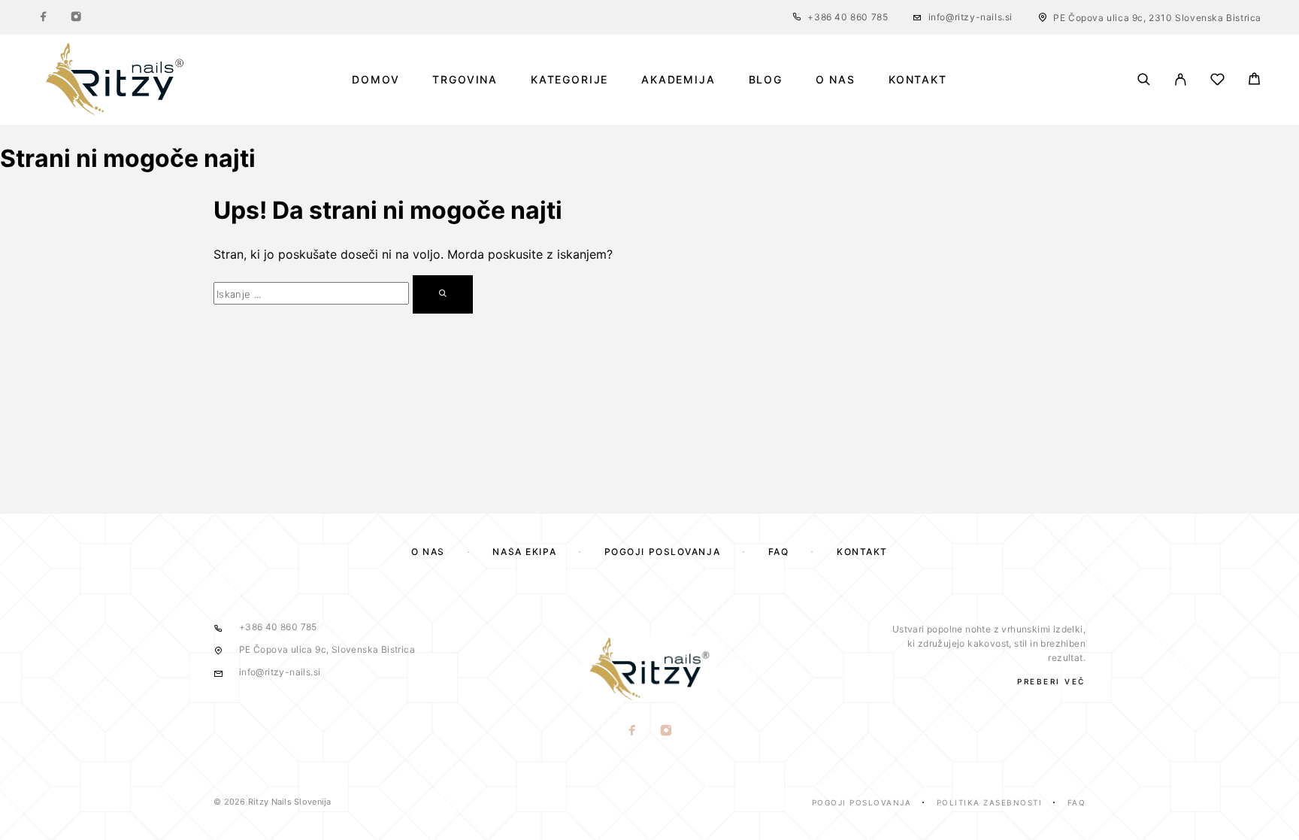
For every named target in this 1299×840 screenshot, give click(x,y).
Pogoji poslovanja (662, 551)
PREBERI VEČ (1051, 681)
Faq (1076, 802)
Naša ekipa (524, 551)
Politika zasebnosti (990, 802)
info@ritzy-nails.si (970, 17)
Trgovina (465, 80)
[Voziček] (1254, 81)
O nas (835, 80)
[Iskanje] (1143, 79)
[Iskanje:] (311, 293)
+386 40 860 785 (847, 17)
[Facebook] (44, 17)
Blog (766, 80)
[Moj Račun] (1180, 79)
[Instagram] (76, 17)
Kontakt (918, 80)
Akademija (678, 80)
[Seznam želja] (1217, 82)
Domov (375, 80)
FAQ (778, 551)
